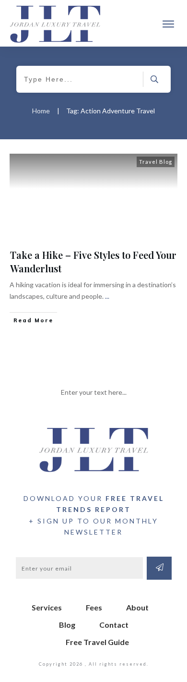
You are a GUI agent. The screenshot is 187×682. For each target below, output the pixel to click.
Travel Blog (155, 161)
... (107, 296)
